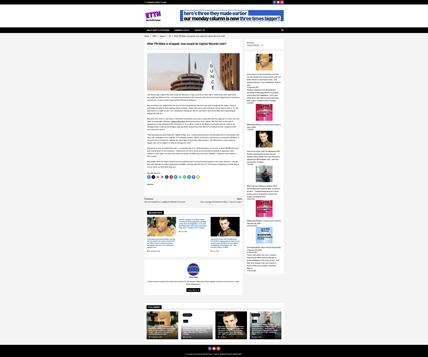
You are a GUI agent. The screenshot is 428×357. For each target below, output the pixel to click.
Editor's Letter (154, 323)
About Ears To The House (158, 30)
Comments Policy (181, 30)
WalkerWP (237, 354)
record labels (196, 49)
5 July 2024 (183, 231)
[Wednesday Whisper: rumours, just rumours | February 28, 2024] (264, 209)
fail (186, 49)
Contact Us (199, 30)
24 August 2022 (164, 49)
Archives (250, 42)
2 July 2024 (215, 251)
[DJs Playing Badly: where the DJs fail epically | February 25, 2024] (264, 235)
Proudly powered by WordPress (199, 354)
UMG (202, 49)
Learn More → (193, 290)
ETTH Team (152, 49)
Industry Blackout (178, 121)
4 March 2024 (257, 337)
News (171, 49)
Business (181, 49)
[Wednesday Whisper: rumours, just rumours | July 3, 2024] (264, 112)
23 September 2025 (154, 251)
